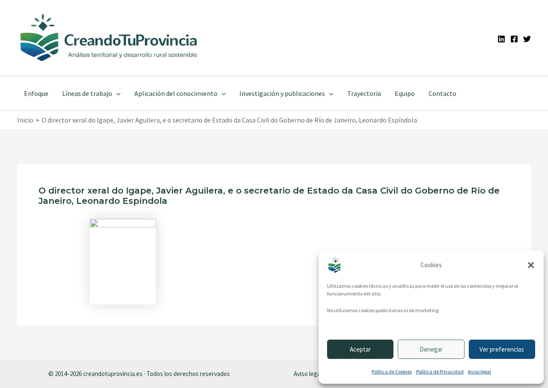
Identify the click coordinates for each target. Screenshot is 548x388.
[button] (531, 265)
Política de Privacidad (440, 371)
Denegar (431, 349)
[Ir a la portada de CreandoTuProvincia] (109, 38)
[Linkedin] (501, 39)
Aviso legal (479, 371)
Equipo (405, 93)
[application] (116, 93)
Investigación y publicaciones (282, 93)
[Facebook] (514, 39)
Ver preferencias (502, 349)
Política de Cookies (392, 371)
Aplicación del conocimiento (175, 93)
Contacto (442, 93)
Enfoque (36, 93)
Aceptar (360, 349)
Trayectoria (364, 93)
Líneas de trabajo (87, 93)
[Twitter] (527, 39)
